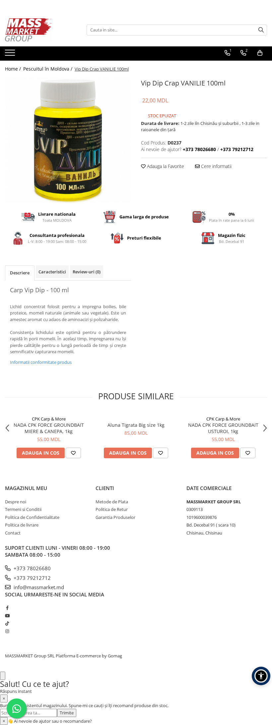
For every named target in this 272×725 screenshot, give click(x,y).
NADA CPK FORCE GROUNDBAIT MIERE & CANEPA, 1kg (49, 428)
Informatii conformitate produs (41, 362)
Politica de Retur (112, 509)
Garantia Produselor (115, 517)
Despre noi (15, 502)
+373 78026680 (31, 568)
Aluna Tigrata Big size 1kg (136, 425)
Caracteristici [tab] (52, 272)
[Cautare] (261, 30)
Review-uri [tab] (87, 272)
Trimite (67, 713)
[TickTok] (7, 623)
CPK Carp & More (49, 419)
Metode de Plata (112, 502)
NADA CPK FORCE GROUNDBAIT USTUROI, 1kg (223, 428)
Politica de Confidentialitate (32, 517)
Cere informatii (216, 166)
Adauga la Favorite (165, 166)
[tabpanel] (68, 140)
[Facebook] (7, 608)
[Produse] (11, 55)
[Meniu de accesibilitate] (261, 676)
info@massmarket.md (38, 587)
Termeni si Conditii (23, 509)
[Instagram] (7, 631)
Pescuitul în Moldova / (48, 69)
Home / (13, 69)
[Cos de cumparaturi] (260, 53)
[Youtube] (7, 616)
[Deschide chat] (2, 676)
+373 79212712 (31, 578)
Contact (13, 533)
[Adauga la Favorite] (73, 453)
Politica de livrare (21, 525)
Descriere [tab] (20, 273)
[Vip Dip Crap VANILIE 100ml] (68, 140)
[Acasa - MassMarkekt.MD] (38, 29)
